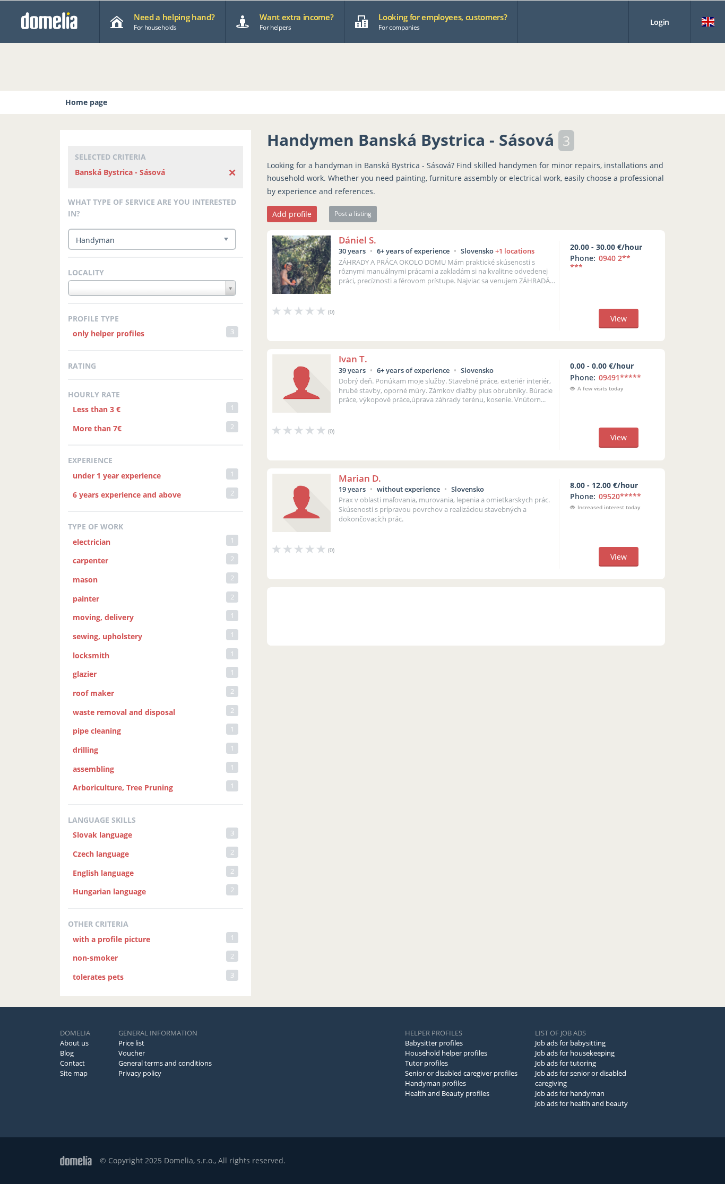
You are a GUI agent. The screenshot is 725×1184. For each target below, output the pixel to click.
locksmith (91, 655)
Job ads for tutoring (565, 1063)
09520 (620, 496)
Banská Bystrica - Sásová (120, 172)
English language (103, 873)
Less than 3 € (96, 409)
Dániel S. (357, 240)
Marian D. (360, 478)
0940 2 (600, 262)
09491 (620, 377)
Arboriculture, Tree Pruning (123, 787)
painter (86, 599)
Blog (67, 1053)
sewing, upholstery (107, 636)
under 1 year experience (117, 476)
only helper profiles (108, 333)
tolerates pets (98, 977)
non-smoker (95, 958)
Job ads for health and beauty (581, 1103)
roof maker (93, 693)
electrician (91, 542)
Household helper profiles (446, 1053)
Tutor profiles (426, 1063)
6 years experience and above (127, 495)
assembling (93, 769)
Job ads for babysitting (570, 1043)
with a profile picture (111, 939)
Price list (131, 1043)
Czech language (101, 854)
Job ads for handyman (570, 1093)
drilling (85, 750)
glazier (85, 674)
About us (74, 1043)
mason (85, 579)
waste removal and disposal (124, 712)
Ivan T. (353, 359)
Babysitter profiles (434, 1043)
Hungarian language (109, 891)
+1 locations (514, 251)
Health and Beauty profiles (447, 1093)
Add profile (292, 214)
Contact (72, 1063)
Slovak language (102, 835)
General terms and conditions (165, 1063)
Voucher (131, 1053)
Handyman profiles (435, 1083)
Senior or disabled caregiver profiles (461, 1073)
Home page (86, 102)
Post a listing (353, 213)
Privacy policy (139, 1073)
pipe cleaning (97, 731)
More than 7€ (97, 428)
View (618, 319)
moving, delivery (103, 617)
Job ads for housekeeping (575, 1053)
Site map (74, 1073)
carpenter (90, 560)
